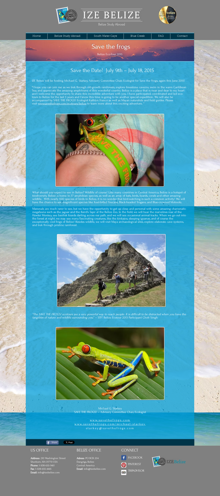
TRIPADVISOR (136, 470)
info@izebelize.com (49, 472)
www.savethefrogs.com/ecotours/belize (62, 103)
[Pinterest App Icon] (123, 465)
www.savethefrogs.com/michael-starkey (110, 424)
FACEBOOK (135, 457)
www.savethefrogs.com (110, 420)
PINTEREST (134, 464)
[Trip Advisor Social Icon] (123, 472)
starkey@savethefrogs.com (110, 428)
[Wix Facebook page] (123, 457)
